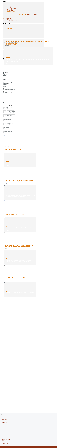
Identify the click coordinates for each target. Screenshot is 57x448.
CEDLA (13, 108)
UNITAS (5, 132)
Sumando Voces (7, 161)
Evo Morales (10, 119)
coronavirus (14, 111)
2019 (5, 107)
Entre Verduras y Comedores (7, 76)
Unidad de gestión (6, 102)
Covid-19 (5, 112)
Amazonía (5, 108)
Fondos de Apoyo (11, 120)
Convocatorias (5, 75)
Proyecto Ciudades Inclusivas (7, 92)
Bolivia (9, 108)
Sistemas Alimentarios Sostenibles (8, 131)
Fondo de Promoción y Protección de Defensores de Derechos (9, 79)
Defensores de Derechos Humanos (8, 115)
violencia (9, 132)
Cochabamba (9, 111)
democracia (5, 116)
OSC (11, 124)
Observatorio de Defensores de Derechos (8, 82)
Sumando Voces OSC (7, 100)
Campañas (4, 73)
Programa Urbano (5, 84)
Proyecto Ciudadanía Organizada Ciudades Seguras (9, 89)
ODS (5, 124)
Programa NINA (7, 45)
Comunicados (5, 74)
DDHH (12, 112)
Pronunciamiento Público (7, 127)
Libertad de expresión (10, 123)
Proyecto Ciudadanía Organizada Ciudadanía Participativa (9, 86)
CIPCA (5, 111)
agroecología (11, 107)
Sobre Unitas (5, 1)
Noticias (4, 72)
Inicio (4, 18)
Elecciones (5, 119)
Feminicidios (5, 120)
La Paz (5, 123)
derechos (10, 116)
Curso (9, 112)
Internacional (5, 81)
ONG (8, 124)
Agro (8, 107)
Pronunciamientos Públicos (6, 93)
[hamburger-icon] (43, 1)
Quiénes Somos (9, 4)
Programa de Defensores (7, 97)
